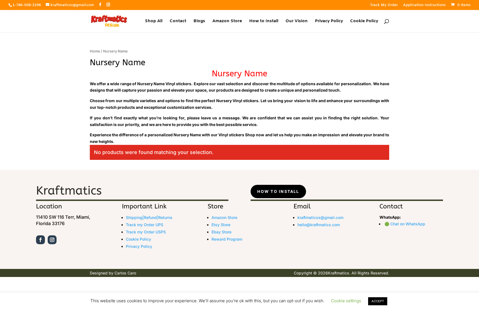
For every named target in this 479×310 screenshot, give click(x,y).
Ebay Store (221, 232)
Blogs (199, 21)
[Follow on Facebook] (40, 239)
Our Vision (297, 21)
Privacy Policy (329, 21)
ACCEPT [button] (377, 301)
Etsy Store (221, 224)
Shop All (153, 21)
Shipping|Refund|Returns (149, 217)
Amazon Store (227, 21)
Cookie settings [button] (346, 300)
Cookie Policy (364, 21)
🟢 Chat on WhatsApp (404, 223)
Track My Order (384, 5)
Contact (178, 21)
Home (95, 51)
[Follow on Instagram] (52, 239)
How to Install (263, 21)
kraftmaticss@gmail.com (320, 217)
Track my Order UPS (144, 224)
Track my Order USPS (146, 232)
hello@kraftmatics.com (318, 224)
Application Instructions (424, 5)
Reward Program (227, 239)
